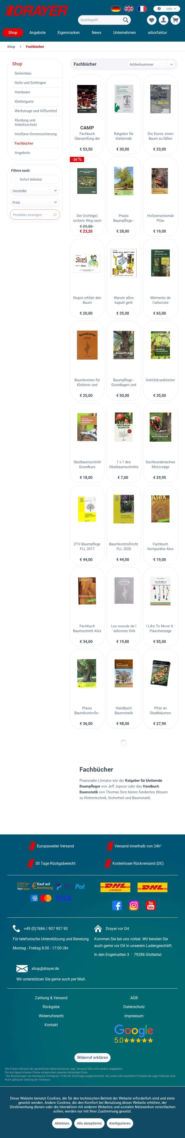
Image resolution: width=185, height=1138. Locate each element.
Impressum (134, 1016)
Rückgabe (51, 1006)
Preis (16, 202)
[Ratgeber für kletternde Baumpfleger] (123, 99)
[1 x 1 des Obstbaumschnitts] (123, 427)
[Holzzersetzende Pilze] (160, 181)
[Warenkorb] (175, 20)
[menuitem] (104, 20)
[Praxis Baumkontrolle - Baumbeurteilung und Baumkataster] (87, 673)
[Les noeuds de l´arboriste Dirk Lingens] (123, 591)
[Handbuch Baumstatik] (123, 673)
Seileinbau (23, 73)
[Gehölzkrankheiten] (160, 345)
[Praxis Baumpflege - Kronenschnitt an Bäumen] (123, 181)
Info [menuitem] (169, 9)
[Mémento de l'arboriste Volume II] (160, 263)
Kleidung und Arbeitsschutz (26, 122)
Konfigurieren (120, 1123)
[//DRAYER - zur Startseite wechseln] (36, 14)
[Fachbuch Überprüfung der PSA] (87, 99)
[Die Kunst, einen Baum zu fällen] (160, 99)
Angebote (22, 153)
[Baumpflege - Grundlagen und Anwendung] (123, 345)
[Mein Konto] (163, 20)
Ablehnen (62, 1123)
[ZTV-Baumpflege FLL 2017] (87, 509)
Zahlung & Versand (51, 998)
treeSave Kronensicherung (36, 134)
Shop (17, 63)
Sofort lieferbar (31, 179)
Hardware (22, 92)
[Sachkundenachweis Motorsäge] (160, 427)
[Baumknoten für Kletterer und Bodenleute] (87, 345)
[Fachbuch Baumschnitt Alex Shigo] (87, 591)
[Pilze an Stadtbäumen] (160, 673)
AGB (134, 998)
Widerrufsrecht (51, 1016)
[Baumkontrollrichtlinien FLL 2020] (123, 509)
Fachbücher (24, 143)
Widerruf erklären (92, 1057)
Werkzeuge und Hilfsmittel (36, 111)
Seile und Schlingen (30, 83)
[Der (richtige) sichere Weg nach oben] (87, 181)
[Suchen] (126, 20)
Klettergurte (24, 101)
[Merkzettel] (152, 20)
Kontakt (51, 1025)
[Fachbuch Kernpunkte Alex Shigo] (160, 509)
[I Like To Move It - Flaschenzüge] (160, 591)
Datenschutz (134, 1006)
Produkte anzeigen (27, 215)
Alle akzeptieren (89, 1123)
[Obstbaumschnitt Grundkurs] (87, 427)
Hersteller (20, 191)
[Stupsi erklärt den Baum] (87, 263)
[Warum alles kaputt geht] (123, 263)
